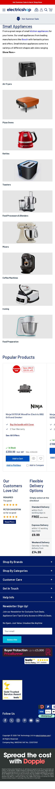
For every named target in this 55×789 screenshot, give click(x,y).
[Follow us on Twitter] (11, 721)
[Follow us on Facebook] (5, 721)
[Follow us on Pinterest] (24, 721)
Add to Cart (17, 458)
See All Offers (12, 435)
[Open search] (46, 9)
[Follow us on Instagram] (18, 721)
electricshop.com (43, 735)
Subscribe (12, 639)
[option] (27, 19)
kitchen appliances (39, 31)
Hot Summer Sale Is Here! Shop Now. (27, 2)
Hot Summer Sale (30, 19)
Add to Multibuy (13, 465)
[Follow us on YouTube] (31, 721)
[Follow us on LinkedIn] (37, 721)
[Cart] (50, 9)
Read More (10, 522)
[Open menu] (4, 9)
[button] (41, 458)
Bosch (25, 39)
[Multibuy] (36, 9)
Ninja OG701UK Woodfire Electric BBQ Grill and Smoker (25, 416)
